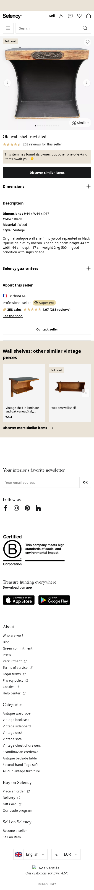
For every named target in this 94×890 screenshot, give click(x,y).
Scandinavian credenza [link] (20, 752)
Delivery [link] (12, 797)
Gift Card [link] (12, 804)
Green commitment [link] (17, 648)
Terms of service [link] (18, 667)
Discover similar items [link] (47, 172)
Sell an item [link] (12, 837)
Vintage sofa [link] (12, 739)
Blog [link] (6, 642)
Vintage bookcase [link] (16, 720)
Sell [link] (52, 16)
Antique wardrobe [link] (17, 713)
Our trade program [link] (17, 810)
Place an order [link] (16, 791)
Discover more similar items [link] (25, 428)
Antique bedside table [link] (20, 758)
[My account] (61, 16)
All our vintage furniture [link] (21, 771)
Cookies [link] (11, 687)
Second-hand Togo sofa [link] (21, 764)
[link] (12, 16)
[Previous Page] (7, 83)
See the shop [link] (13, 316)
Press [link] (7, 654)
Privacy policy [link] (16, 680)
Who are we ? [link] (13, 635)
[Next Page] (86, 83)
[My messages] (70, 16)
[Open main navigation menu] (8, 28)
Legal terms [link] (14, 674)
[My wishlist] (79, 16)
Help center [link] (14, 693)
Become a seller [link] (15, 830)
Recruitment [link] (15, 661)
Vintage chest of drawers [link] (22, 745)
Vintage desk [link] (12, 732)
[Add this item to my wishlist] (87, 42)
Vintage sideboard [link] (17, 726)
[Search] (85, 28)
